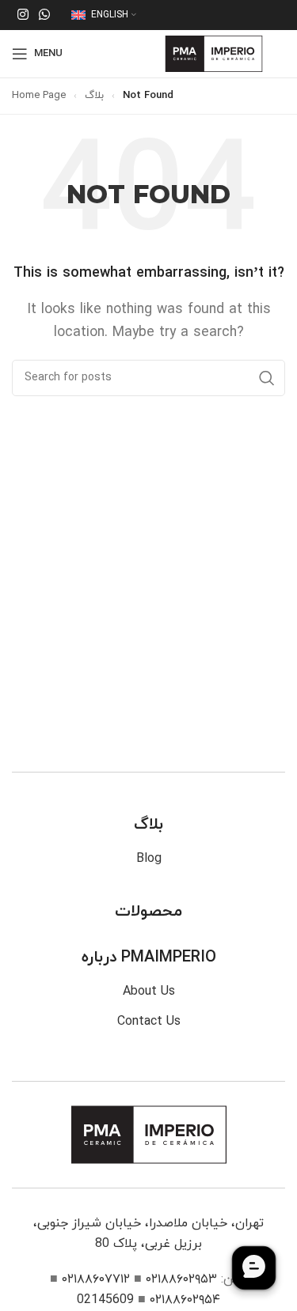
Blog (149, 858)
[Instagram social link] (22, 15)
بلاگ (94, 96)
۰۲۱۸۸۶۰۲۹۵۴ (185, 1300)
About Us (149, 991)
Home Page (39, 96)
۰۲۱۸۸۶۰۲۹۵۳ (181, 1279)
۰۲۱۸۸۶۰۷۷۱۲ (96, 1279)
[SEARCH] (267, 378)
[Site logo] (214, 53)
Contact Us (149, 1021)
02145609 (105, 1300)
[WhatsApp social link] (44, 15)
